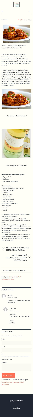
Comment (4, 362)
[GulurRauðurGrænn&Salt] (16, 4)
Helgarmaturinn (22, 45)
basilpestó (11, 48)
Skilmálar (16, 408)
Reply (15, 297)
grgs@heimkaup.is (16, 401)
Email (3, 347)
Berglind (13, 309)
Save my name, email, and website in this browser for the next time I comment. (15, 358)
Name (3, 339)
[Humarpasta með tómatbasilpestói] (16, 33)
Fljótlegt (15, 45)
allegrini (6, 48)
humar (16, 48)
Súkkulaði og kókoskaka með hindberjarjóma (17, 248)
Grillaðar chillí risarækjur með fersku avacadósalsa (16, 257)
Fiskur (10, 45)
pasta (20, 48)
